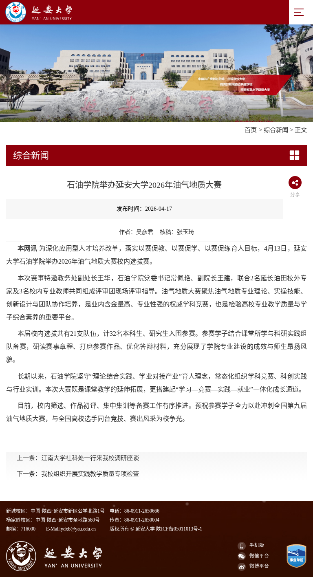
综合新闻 (276, 129)
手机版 (256, 545)
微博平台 (259, 566)
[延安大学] (120, 12)
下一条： (78, 473)
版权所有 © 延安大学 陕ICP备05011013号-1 (156, 529)
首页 (251, 129)
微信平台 (259, 556)
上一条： (78, 457)
